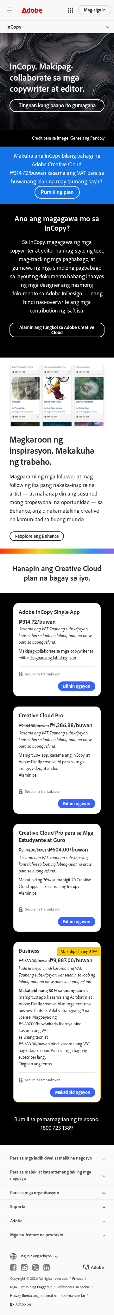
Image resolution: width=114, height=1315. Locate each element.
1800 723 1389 (57, 1127)
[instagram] (24, 1267)
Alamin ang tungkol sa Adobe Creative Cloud (56, 330)
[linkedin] (46, 1267)
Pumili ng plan (57, 192)
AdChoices (24, 1304)
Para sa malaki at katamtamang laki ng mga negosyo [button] (50, 1175)
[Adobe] (32, 10)
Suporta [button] (17, 1206)
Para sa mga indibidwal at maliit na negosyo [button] (51, 1158)
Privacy (77, 1278)
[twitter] (35, 1267)
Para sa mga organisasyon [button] (34, 1192)
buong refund (43, 642)
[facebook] (13, 1267)
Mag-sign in (95, 10)
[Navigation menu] (9, 10)
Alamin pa (28, 775)
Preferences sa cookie (73, 1287)
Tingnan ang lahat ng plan (53, 658)
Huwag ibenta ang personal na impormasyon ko (47, 1295)
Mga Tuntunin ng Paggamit (31, 1287)
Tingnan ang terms (35, 1064)
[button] (71, 10)
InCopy (14, 27)
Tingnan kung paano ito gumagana (57, 105)
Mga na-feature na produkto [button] (36, 1235)
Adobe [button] (16, 1221)
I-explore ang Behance (37, 536)
